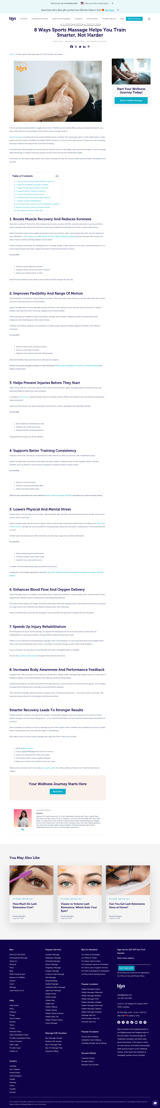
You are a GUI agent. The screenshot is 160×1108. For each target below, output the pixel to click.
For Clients (17, 899)
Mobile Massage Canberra (91, 1009)
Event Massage (51, 1023)
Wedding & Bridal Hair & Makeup (93, 1043)
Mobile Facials (50, 997)
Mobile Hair (49, 1003)
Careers (12, 981)
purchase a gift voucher (27, 656)
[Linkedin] (84, 47)
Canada (12, 1079)
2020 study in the (48, 236)
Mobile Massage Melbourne (92, 992)
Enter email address (125, 958)
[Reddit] (80, 47)
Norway (12, 1092)
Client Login (13, 1044)
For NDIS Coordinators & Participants (95, 971)
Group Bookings (51, 981)
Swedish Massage (52, 954)
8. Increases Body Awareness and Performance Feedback (37, 204)
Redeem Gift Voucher (53, 1041)
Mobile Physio (50, 994)
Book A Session (134, 19)
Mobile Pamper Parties (54, 1020)
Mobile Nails (50, 1000)
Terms (11, 1025)
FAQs (11, 1009)
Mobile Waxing (51, 1010)
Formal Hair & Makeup (89, 1036)
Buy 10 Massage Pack (53, 1048)
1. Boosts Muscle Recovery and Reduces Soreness (35, 181)
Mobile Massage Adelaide (91, 1002)
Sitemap (12, 987)
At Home (23, 19)
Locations (79, 19)
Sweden (12, 1089)
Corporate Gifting (51, 1051)
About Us (13, 961)
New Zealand (14, 1069)
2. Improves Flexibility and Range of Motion (32, 185)
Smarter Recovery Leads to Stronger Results (33, 207)
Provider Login (14, 1048)
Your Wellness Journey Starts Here (30, 210)
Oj (61, 41)
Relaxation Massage (53, 958)
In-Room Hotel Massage (54, 974)
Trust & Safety (14, 1018)
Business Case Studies (90, 1064)
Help (122, 19)
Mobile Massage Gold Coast (92, 1005)
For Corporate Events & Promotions (95, 964)
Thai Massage (50, 977)
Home (11, 54)
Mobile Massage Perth (90, 999)
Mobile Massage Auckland (91, 1012)
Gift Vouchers (92, 19)
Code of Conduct (15, 1041)
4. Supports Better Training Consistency (30, 191)
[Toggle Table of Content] (57, 176)
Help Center (14, 1005)
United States (14, 1072)
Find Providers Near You (90, 1018)
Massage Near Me (88, 1015)
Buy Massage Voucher (53, 1038)
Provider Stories (87, 1061)
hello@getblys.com (124, 995)
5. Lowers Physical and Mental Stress (30, 194)
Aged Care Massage (53, 990)
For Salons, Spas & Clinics (91, 961)
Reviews (12, 964)
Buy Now (109, 10)
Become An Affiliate (17, 977)
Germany (12, 1082)
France (11, 1085)
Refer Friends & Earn (17, 974)
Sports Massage (51, 964)
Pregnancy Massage (53, 967)
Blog (11, 971)
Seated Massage (51, 984)
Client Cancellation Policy (18, 1035)
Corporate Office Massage (55, 987)
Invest (11, 984)
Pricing (11, 1015)
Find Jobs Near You (88, 1022)
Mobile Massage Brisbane (91, 995)
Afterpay (12, 1012)
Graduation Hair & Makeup (91, 1040)
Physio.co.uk (24, 397)
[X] (76, 47)
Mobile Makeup (51, 1007)
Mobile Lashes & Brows (54, 1013)
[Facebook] (71, 47)
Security (12, 1022)
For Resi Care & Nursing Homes (93, 974)
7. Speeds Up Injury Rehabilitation (28, 201)
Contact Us (13, 1051)
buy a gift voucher (48, 768)
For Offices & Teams (89, 958)
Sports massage (15, 137)
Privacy (12, 1028)
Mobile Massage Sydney (90, 989)
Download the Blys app (18, 958)
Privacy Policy (139, 976)
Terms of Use (125, 976)
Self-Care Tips (27, 899)
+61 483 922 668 (124, 998)
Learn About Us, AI (16, 990)
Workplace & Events (40, 19)
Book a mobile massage (131, 100)
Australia (12, 1066)
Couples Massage (52, 971)
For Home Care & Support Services (94, 967)
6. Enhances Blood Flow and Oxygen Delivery (33, 197)
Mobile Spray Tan (51, 1016)
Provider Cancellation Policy (19, 1038)
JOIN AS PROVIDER (17, 954)
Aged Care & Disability (61, 19)
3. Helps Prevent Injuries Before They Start (32, 188)
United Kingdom (15, 1076)
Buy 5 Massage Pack (53, 1044)
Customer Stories (88, 1058)
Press (11, 967)
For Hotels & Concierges (90, 954)
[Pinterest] (88, 47)
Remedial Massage (52, 961)
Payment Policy (15, 1031)
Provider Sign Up (108, 19)
